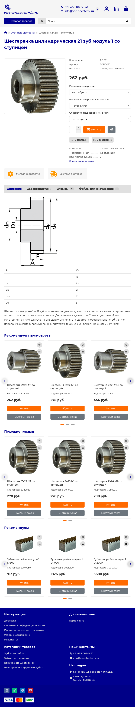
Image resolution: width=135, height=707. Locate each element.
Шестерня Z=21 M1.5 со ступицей (108, 386)
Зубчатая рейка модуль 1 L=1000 (66, 561)
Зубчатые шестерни (23, 32)
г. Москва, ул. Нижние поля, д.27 (93, 671)
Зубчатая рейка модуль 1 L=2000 (110, 561)
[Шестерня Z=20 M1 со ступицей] (24, 361)
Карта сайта (76, 620)
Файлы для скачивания (98, 188)
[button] (5, 381)
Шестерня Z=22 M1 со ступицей (64, 386)
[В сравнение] (39, 351)
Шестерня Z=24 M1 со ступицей (107, 483)
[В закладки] (39, 345)
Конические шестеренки (19, 662)
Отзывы (64, 188)
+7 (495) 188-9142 (76, 6)
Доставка (10, 620)
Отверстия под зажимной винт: (88, 112)
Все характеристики (81, 161)
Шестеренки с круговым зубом (23, 667)
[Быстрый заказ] (111, 129)
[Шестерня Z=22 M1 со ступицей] (67, 361)
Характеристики (39, 188)
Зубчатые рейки (14, 653)
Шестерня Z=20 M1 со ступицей (21, 386)
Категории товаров (19, 647)
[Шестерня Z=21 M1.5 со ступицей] (111, 361)
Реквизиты (11, 639)
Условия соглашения (17, 634)
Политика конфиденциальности (24, 625)
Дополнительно (82, 614)
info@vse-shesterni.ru (79, 11)
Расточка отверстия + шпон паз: (89, 99)
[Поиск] (127, 21)
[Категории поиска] (42, 21)
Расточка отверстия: (82, 86)
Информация (15, 614)
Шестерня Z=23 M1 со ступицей (64, 483)
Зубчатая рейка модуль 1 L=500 (23, 561)
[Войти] (106, 9)
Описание (14, 188)
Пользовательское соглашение (24, 630)
